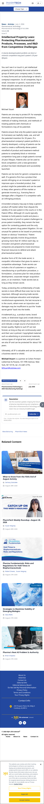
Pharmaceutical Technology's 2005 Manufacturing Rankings (12, 388)
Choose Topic (19, 9)
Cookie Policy (18, 784)
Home (8, 737)
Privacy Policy (22, 690)
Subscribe (32, 414)
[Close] (40, 764)
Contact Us (22, 680)
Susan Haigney (10, 526)
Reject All (24, 794)
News (25, 737)
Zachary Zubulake (11, 482)
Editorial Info (22, 683)
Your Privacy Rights (22, 695)
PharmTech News (21, 432)
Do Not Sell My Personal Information (22, 687)
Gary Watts (9, 615)
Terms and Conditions (22, 692)
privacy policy (7, 420)
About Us (22, 675)
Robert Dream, (10, 571)
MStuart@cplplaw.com (11, 368)
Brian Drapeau (10, 656)
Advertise (22, 678)
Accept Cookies (24, 800)
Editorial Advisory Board (22, 685)
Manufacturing (7, 432)
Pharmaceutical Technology (11, 26)
